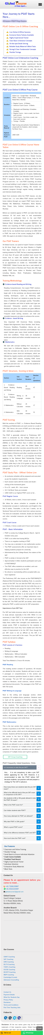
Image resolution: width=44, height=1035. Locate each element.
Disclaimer (7, 1002)
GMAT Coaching (9, 957)
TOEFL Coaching (9, 967)
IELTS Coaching (9, 964)
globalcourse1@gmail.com (14, 892)
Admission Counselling (11, 980)
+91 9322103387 (12, 889)
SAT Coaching (8, 959)
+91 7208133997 (12, 886)
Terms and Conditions (11, 1005)
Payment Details (9, 994)
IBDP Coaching (9, 975)
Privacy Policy (8, 1000)
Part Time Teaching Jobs (12, 1007)
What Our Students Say (12, 997)
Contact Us (7, 992)
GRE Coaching (9, 962)
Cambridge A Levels (10, 977)
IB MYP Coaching (9, 972)
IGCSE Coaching (9, 969)
